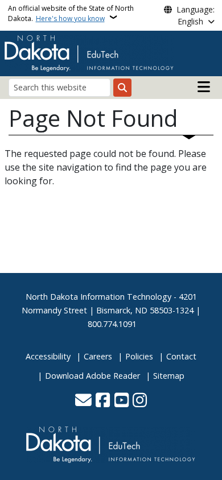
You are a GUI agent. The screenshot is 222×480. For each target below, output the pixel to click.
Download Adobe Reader (92, 375)
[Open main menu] (203, 87)
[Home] (89, 52)
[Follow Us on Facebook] (103, 401)
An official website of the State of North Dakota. (71, 13)
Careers (98, 356)
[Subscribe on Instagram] (140, 401)
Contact (181, 356)
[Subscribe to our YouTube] (121, 401)
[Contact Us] (83, 401)
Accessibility (48, 356)
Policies (139, 356)
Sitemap (168, 375)
